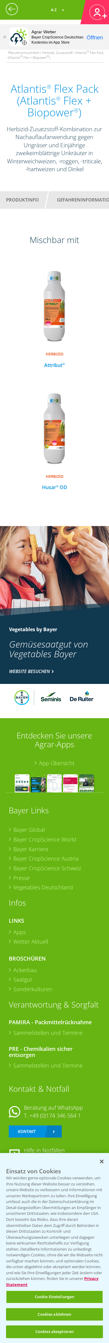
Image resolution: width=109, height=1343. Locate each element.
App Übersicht (56, 763)
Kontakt (26, 1131)
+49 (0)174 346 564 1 (55, 1115)
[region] (54, 1248)
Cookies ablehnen (54, 1314)
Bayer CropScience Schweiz (47, 868)
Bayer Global (29, 829)
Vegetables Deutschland (43, 887)
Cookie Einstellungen (54, 1296)
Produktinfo (22, 200)
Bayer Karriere (30, 849)
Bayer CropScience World (44, 839)
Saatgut (22, 979)
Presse (21, 877)
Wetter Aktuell (30, 941)
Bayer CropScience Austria (46, 858)
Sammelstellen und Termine (48, 1032)
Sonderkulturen (32, 989)
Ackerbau (25, 970)
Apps (19, 932)
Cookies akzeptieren (54, 1331)
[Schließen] (4, 37)
